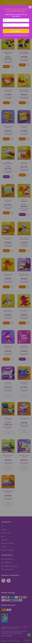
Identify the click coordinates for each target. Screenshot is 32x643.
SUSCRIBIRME (16, 31)
